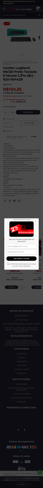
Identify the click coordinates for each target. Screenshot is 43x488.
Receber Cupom (21, 258)
